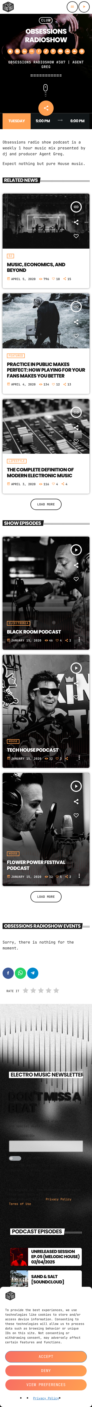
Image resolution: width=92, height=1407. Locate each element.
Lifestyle (17, 461)
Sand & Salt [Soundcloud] (47, 1279)
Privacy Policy (46, 1398)
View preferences (46, 1384)
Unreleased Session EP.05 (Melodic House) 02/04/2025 (55, 1256)
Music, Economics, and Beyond (36, 267)
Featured (16, 356)
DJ (10, 256)
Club (45, 20)
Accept (46, 1356)
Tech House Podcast (33, 750)
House (13, 741)
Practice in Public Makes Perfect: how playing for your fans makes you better (46, 370)
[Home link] (8, 7)
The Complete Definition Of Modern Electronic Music (40, 472)
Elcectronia (18, 623)
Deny (46, 1370)
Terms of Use (20, 1204)
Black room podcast (34, 631)
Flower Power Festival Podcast (36, 865)
